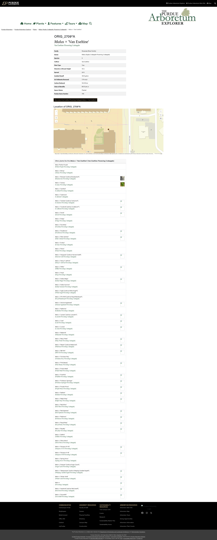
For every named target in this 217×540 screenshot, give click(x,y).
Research (102, 517)
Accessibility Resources (129, 538)
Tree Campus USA (105, 509)
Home (27, 23)
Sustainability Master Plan (107, 521)
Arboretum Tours (125, 515)
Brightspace (62, 511)
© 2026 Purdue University (78, 536)
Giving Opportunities (126, 519)
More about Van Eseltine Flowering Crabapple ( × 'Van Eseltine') (75, 100)
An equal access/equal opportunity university (98, 536)
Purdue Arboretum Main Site (196, 3)
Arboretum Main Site (126, 507)
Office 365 (62, 519)
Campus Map (83, 522)
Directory (82, 519)
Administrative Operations (138, 532)
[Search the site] (215, 3)
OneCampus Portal (64, 507)
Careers (81, 511)
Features (55, 23)
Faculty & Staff (83, 507)
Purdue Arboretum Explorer (176, 3)
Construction (83, 526)
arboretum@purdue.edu (96, 538)
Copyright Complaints (116, 536)
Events (102, 513)
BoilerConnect (63, 515)
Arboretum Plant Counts (127, 526)
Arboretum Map (124, 511)
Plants (40, 23)
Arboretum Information (127, 522)
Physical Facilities (84, 515)
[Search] (90, 23)
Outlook (61, 522)
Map (209, 3)
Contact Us (139, 538)
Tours (71, 23)
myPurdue (62, 526)
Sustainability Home (106, 524)
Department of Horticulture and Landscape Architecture (114, 532)
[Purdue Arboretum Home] (172, 16)
